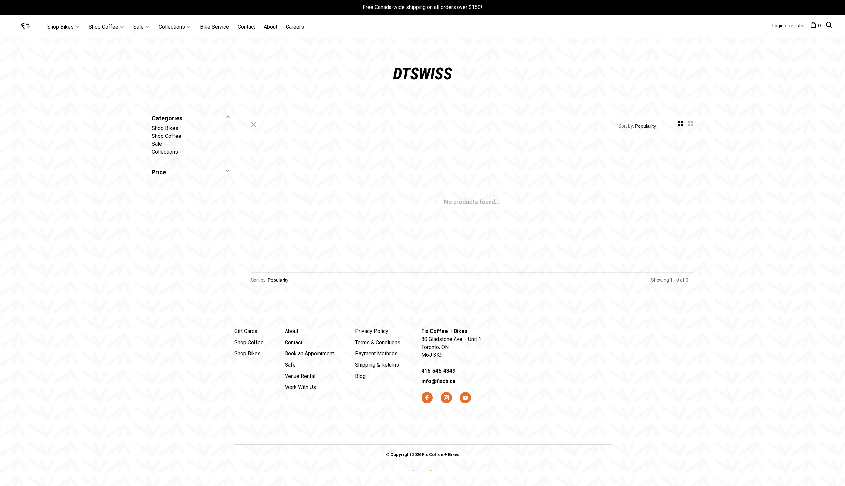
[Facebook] (427, 398)
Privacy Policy (371, 331)
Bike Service (214, 27)
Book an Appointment (309, 353)
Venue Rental (300, 376)
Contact (246, 27)
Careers (295, 27)
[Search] (829, 25)
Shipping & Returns (377, 365)
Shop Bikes (60, 27)
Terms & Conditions (377, 342)
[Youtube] (465, 398)
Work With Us (300, 387)
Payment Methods (376, 353)
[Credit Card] (414, 475)
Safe (290, 365)
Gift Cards (245, 331)
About (270, 27)
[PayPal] (431, 475)
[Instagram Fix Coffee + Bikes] (446, 398)
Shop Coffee (103, 27)
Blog (360, 376)
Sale (138, 27)
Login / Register (788, 25)
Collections (172, 27)
